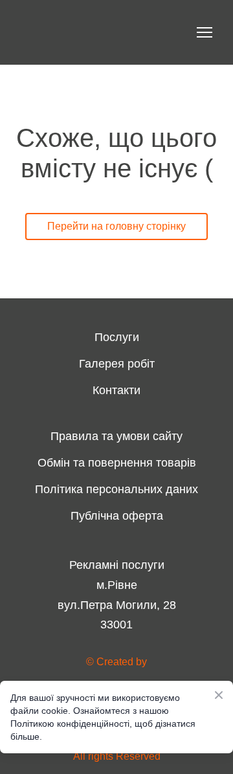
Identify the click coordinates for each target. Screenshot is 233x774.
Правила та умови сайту (116, 436)
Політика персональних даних (116, 489)
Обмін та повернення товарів (117, 462)
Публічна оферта (117, 515)
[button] (116, 226)
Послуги (116, 337)
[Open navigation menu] (204, 32)
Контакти (116, 390)
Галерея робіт (117, 363)
